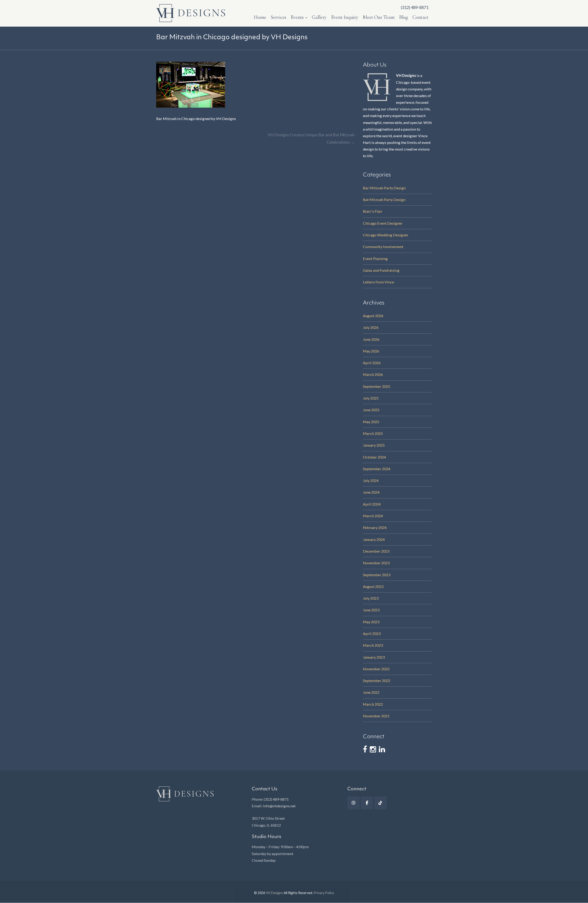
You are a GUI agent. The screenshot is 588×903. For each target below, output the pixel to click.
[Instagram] (353, 802)
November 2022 (376, 669)
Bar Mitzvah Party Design (384, 188)
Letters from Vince (378, 282)
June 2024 (371, 492)
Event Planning (375, 258)
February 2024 (375, 527)
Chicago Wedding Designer (385, 235)
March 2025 (373, 433)
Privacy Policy (324, 893)
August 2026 (373, 315)
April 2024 (372, 504)
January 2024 (374, 539)
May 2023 (371, 622)
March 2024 (373, 516)
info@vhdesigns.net (279, 806)
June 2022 (371, 692)
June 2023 (371, 610)
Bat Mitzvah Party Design (384, 199)
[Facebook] (367, 802)
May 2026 (371, 351)
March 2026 (373, 374)
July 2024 (371, 480)
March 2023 (373, 645)
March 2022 (373, 704)
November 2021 (376, 716)
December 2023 (376, 551)
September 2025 (376, 386)
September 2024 (376, 469)
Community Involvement (383, 246)
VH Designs (274, 893)
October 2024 (374, 457)
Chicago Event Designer (383, 223)
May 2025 (371, 421)
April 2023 (372, 633)
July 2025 (371, 398)
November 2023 (376, 563)
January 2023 (374, 657)
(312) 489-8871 (276, 799)
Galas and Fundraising (381, 270)
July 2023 (371, 598)
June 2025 (371, 410)
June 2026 (371, 339)
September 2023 (376, 575)
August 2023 (373, 586)
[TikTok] (380, 802)
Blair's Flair (372, 211)
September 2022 (376, 680)
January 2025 (374, 445)
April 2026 (372, 363)
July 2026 (371, 327)
